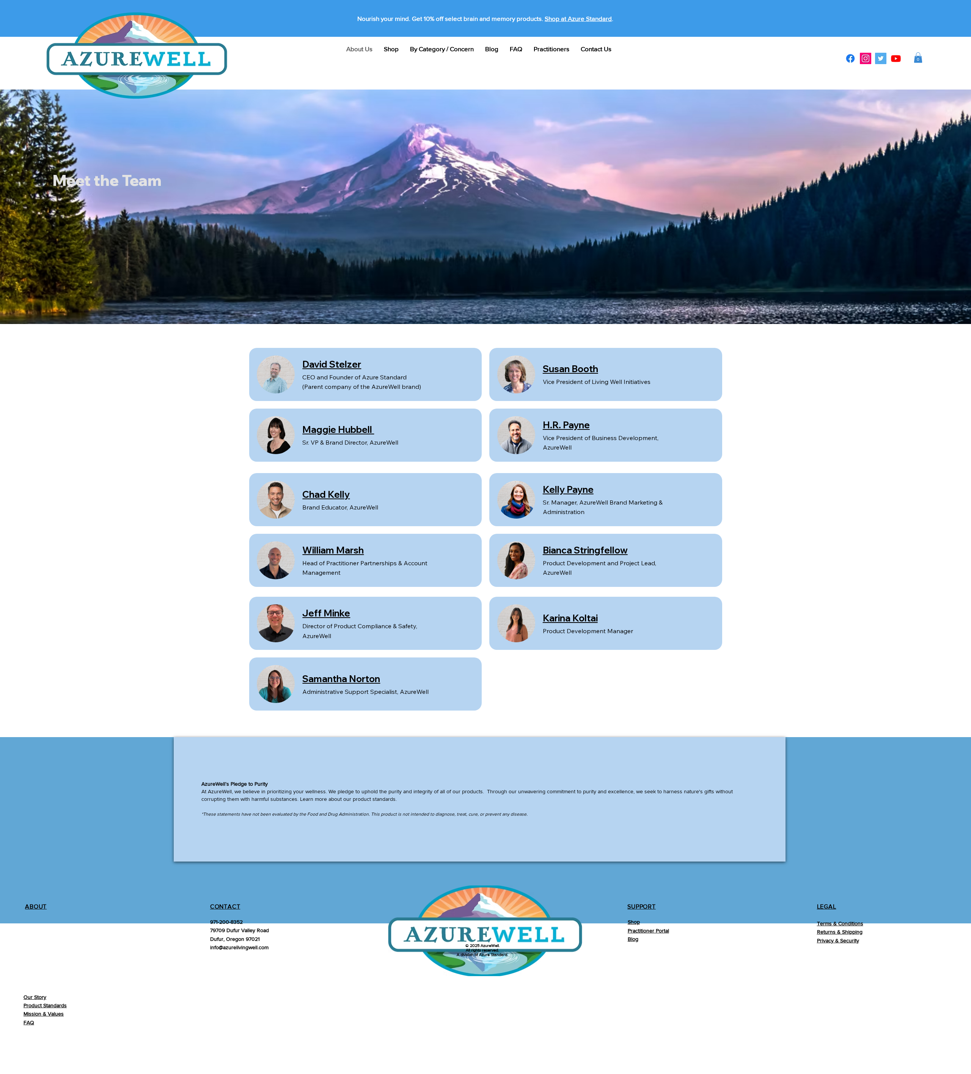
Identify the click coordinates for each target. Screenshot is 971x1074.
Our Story (35, 997)
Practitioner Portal (648, 931)
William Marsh (333, 550)
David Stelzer (331, 364)
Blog (633, 939)
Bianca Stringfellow (585, 550)
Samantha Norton (341, 678)
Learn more (313, 799)
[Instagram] (865, 58)
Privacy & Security (838, 940)
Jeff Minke (326, 613)
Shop (634, 922)
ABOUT (36, 906)
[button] (918, 57)
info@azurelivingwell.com (239, 947)
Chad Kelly (326, 494)
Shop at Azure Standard (578, 18)
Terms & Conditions (840, 923)
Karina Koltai (570, 618)
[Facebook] (850, 58)
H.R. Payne (566, 425)
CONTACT (225, 906)
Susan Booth (570, 368)
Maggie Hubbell (338, 429)
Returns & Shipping (840, 932)
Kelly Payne (568, 489)
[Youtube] (896, 58)
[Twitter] (880, 58)
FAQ (29, 1022)
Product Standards (45, 1005)
